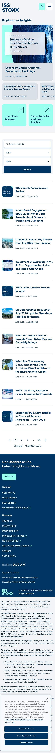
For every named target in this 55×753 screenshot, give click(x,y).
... (33, 440)
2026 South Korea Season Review (31, 189)
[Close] (47, 699)
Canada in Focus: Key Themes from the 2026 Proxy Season (33, 241)
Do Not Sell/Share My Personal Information (20, 577)
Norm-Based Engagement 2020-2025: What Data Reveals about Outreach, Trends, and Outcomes (31, 215)
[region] (25, 723)
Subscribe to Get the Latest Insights (40, 119)
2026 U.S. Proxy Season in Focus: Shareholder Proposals (34, 392)
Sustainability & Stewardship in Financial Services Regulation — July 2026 (33, 416)
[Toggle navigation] (49, 6)
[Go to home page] (10, 7)
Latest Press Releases (11, 118)
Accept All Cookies (26, 729)
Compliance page (16, 637)
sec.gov (49, 634)
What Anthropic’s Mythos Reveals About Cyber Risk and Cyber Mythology (33, 339)
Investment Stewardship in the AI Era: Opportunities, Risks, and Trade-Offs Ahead (34, 265)
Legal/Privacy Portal (10, 573)
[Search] (42, 6)
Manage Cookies (26, 743)
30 (39, 440)
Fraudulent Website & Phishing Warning (18, 582)
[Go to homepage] (7, 592)
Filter (27, 169)
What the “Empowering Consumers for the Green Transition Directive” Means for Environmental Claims (32, 366)
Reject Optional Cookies (26, 736)
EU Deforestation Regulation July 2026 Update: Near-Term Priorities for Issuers (33, 313)
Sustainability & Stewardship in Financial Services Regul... (19, 87)
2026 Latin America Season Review (32, 289)
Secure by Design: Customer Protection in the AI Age (22, 69)
